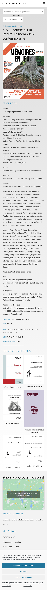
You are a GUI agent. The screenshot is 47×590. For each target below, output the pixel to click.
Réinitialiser (17, 15)
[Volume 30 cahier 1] (13, 449)
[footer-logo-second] (14, 3)
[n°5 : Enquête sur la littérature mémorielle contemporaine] (23, 45)
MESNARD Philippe (10, 332)
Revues (27, 319)
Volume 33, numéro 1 (13, 423)
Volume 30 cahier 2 (34, 387)
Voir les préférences (23, 578)
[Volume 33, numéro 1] (13, 405)
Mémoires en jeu (17, 319)
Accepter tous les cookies (23, 565)
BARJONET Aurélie (15, 329)
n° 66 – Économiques (12, 387)
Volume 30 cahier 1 (12, 467)
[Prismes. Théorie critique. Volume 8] (34, 408)
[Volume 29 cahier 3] (34, 449)
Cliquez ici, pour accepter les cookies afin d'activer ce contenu (23, 494)
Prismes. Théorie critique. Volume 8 (34, 431)
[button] (44, 3)
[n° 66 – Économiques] (13, 369)
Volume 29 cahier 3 (34, 466)
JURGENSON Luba (31, 329)
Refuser (23, 572)
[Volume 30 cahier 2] (34, 369)
